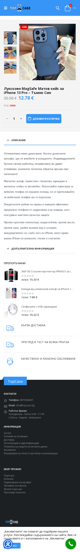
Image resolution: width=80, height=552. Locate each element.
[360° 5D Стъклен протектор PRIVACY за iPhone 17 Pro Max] (11, 275)
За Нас (7, 432)
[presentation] (23, 52)
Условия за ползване (16, 436)
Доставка (9, 439)
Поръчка (9, 475)
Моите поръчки (13, 489)
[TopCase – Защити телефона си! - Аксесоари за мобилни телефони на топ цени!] (20, 8)
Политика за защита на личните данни (25, 446)
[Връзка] (6, 8)
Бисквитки (10, 449)
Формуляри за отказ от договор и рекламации (31, 453)
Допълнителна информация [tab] (32, 248)
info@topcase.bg (25, 405)
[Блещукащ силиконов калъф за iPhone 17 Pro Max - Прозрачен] (11, 293)
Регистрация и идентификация (21, 443)
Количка (8, 478)
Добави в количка (46, 118)
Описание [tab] (18, 140)
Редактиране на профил (17, 482)
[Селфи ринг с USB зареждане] (11, 310)
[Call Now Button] (70, 543)
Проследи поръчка (14, 492)
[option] (10, 38)
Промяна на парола (15, 485)
